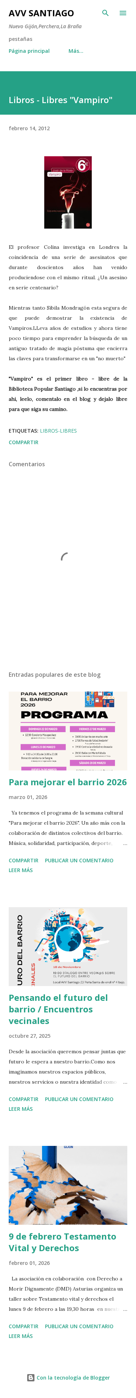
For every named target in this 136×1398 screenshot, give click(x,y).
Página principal (29, 50)
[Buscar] (105, 13)
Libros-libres (58, 430)
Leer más (21, 870)
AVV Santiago (41, 13)
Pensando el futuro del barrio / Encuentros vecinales (58, 1009)
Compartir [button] (23, 442)
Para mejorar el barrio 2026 (68, 782)
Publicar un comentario (79, 860)
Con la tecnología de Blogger (72, 1377)
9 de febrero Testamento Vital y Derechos (62, 1242)
